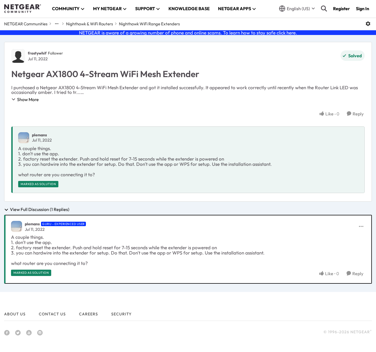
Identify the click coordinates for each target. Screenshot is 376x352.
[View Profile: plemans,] (23, 137)
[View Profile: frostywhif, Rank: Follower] (18, 56)
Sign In (362, 8)
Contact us (52, 314)
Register (341, 8)
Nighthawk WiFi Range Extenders (149, 23)
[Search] (324, 8)
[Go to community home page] (22, 8)
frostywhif (37, 53)
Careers (88, 314)
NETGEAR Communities (25, 23)
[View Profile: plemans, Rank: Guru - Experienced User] (16, 226)
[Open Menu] (368, 24)
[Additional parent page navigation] (56, 24)
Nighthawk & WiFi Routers (89, 23)
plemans (39, 135)
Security (121, 314)
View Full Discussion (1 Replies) (39, 209)
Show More (28, 99)
